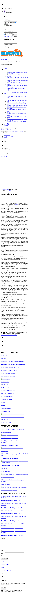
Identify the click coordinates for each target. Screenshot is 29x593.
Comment (3, 538)
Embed (5, 148)
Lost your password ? (9, 36)
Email (2, 553)
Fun (13, 131)
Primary (21, 131)
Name (2, 550)
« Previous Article (5, 189)
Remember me (8, 34)
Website (2, 556)
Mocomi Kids (4, 59)
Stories (16, 131)
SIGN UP (3, 589)
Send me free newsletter (9, 22)
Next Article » (10, 190)
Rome (16, 204)
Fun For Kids (7, 135)
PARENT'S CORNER (6, 129)
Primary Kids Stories (8, 136)
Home (9, 131)
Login (5, 10)
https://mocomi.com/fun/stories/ (9, 335)
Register (5, 11)
